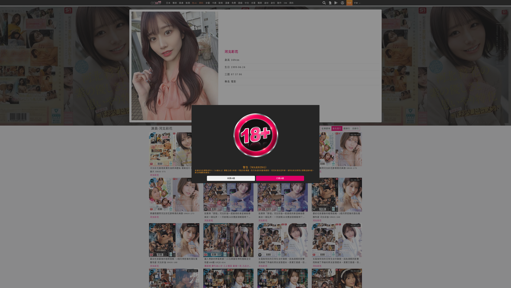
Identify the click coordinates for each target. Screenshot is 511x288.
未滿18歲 (231, 178)
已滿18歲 (280, 178)
